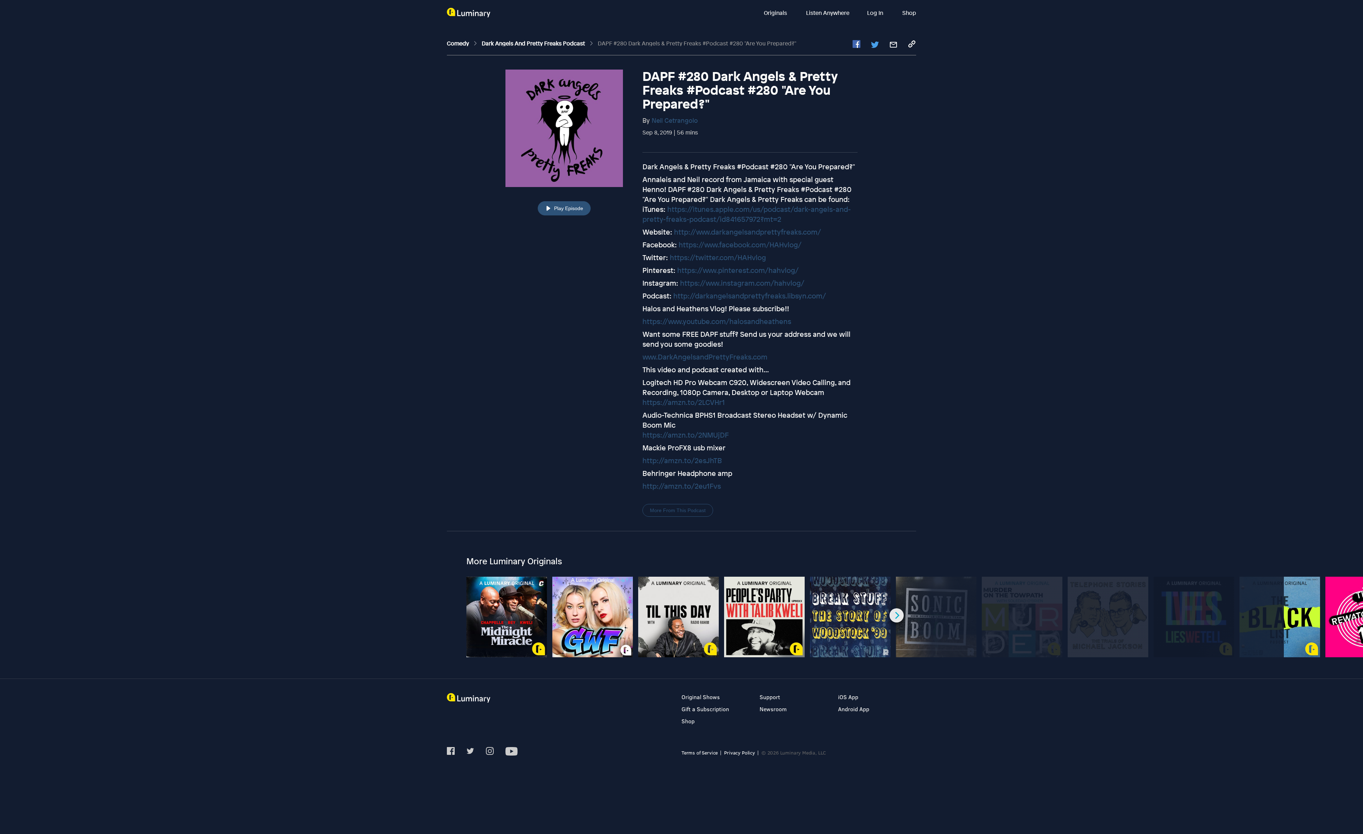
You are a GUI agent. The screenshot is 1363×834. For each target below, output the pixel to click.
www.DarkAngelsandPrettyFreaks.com (704, 357)
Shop (909, 13)
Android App (853, 709)
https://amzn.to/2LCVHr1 (683, 402)
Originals (776, 13)
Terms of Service (700, 752)
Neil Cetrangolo (675, 120)
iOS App (848, 697)
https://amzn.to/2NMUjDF (685, 435)
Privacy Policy (739, 752)
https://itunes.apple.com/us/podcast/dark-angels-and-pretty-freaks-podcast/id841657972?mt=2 (746, 214)
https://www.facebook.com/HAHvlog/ (740, 244)
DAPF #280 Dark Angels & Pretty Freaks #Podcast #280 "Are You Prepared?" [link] (697, 43)
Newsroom (773, 709)
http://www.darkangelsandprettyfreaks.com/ (747, 232)
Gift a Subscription (705, 709)
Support (770, 697)
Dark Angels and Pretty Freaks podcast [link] (534, 43)
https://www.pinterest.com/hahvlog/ (738, 270)
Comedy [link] (458, 43)
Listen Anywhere (827, 13)
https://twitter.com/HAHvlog (718, 257)
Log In (876, 13)
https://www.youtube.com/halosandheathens (716, 321)
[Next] (896, 615)
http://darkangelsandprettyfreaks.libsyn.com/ (749, 296)
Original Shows (701, 697)
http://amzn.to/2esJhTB (682, 460)
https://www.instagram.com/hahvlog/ (742, 283)
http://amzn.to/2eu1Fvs (681, 486)
